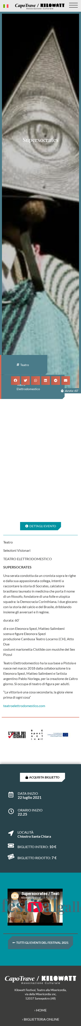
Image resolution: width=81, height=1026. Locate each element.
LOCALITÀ (25, 832)
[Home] (40, 6)
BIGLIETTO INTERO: (33, 847)
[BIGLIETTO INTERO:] (11, 845)
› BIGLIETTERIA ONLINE (40, 1019)
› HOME (40, 1010)
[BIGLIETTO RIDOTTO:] (11, 856)
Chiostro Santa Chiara (34, 836)
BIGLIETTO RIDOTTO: (34, 858)
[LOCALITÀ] (11, 831)
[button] (15, 380)
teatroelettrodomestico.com (24, 706)
